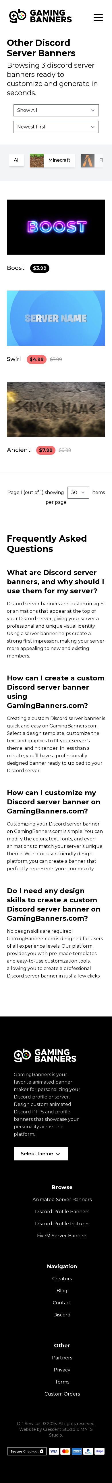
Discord (62, 1315)
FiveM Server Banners (62, 1235)
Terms (62, 1382)
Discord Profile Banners (62, 1211)
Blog (62, 1290)
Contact (62, 1303)
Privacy (62, 1370)
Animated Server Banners (62, 1199)
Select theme (37, 1153)
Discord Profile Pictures (62, 1223)
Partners (62, 1358)
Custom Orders (62, 1394)
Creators (62, 1278)
